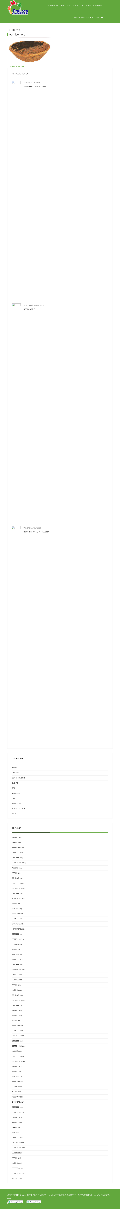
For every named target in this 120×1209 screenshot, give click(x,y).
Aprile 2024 (16, 904)
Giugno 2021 (17, 1010)
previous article (16, 66)
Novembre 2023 (18, 929)
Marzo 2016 (17, 1163)
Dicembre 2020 (18, 1036)
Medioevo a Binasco (92, 6)
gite (13, 788)
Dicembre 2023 (18, 924)
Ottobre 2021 (17, 1005)
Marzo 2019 (17, 1077)
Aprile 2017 (16, 1127)
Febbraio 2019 (17, 1082)
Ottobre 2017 (17, 1107)
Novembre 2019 (18, 1061)
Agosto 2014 (17, 1178)
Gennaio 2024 (17, 919)
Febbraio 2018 (17, 1097)
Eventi (77, 6)
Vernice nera (17, 34)
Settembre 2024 (18, 898)
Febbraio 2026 (18, 848)
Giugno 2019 (17, 1066)
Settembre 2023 (18, 939)
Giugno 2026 (17, 837)
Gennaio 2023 (17, 960)
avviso (14, 768)
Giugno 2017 (17, 1117)
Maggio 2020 (17, 1051)
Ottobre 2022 (17, 965)
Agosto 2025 (17, 868)
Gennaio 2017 (17, 1138)
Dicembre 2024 (18, 883)
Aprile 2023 (16, 949)
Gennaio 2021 (17, 1031)
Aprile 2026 (16, 842)
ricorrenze (17, 803)
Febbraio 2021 (17, 1026)
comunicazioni (18, 778)
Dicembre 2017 (18, 1102)
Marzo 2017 (17, 1133)
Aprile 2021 (16, 1021)
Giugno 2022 (17, 975)
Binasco (65, 6)
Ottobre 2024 (17, 893)
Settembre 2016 (18, 1148)
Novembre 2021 (18, 1000)
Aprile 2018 (16, 1092)
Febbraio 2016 (17, 1168)
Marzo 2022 (17, 990)
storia (15, 814)
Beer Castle (29, 309)
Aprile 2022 (16, 985)
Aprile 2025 (16, 873)
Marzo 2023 (17, 954)
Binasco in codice (84, 17)
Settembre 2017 (18, 1112)
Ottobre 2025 (17, 858)
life (13, 798)
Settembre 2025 (18, 863)
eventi (15, 783)
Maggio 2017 (17, 1122)
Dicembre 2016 (18, 1143)
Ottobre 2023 (17, 934)
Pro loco (53, 6)
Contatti (100, 17)
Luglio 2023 (17, 944)
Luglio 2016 (17, 1153)
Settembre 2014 (18, 1173)
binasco (15, 773)
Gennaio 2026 (17, 853)
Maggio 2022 (17, 980)
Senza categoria (19, 808)
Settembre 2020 (18, 1046)
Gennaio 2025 (17, 878)
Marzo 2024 (17, 909)
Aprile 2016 (16, 1158)
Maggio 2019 (17, 1071)
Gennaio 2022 (17, 995)
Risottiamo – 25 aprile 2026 (36, 532)
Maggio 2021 (17, 1015)
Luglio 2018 (17, 1087)
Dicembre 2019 (18, 1056)
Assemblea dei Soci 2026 (35, 87)
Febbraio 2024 (18, 914)
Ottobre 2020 (17, 1041)
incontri (16, 793)
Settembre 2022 (18, 970)
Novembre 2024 (18, 888)
